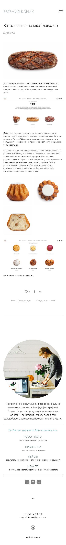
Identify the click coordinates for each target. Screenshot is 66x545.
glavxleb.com (19, 83)
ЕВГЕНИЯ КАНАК (18, 12)
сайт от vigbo (33, 537)
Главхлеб (29, 275)
